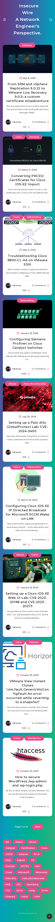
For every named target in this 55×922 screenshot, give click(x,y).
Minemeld (41, 872)
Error (37, 854)
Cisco (19, 137)
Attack (12, 383)
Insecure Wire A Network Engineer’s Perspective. (27, 19)
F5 (32, 860)
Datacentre (34, 467)
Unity (32, 890)
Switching (32, 884)
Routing (34, 137)
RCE (8, 884)
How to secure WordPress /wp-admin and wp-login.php (27, 781)
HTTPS (25, 866)
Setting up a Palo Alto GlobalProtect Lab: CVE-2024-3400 (27, 427)
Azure (32, 842)
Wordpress (34, 738)
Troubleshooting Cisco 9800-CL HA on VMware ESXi (27, 260)
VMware (27, 45)
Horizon (10, 866)
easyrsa (23, 854)
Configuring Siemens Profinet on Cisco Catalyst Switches (27, 343)
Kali (37, 866)
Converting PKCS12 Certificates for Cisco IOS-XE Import (27, 180)
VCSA (44, 890)
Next (37, 826)
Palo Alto (11, 878)
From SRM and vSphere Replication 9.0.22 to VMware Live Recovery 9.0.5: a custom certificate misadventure (27, 92)
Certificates (28, 848)
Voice (24, 896)
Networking (34, 217)
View (18, 642)
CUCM (9, 854)
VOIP (37, 896)
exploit (21, 860)
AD (7, 842)
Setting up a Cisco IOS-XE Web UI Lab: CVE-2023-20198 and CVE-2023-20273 (27, 600)
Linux (17, 738)
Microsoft (23, 872)
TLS (8, 890)
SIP (18, 884)
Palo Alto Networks (35, 383)
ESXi (8, 860)
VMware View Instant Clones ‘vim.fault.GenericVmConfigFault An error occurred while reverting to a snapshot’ (27, 691)
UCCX (19, 890)
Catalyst (10, 848)
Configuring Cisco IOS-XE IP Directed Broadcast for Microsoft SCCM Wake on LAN (27, 512)
